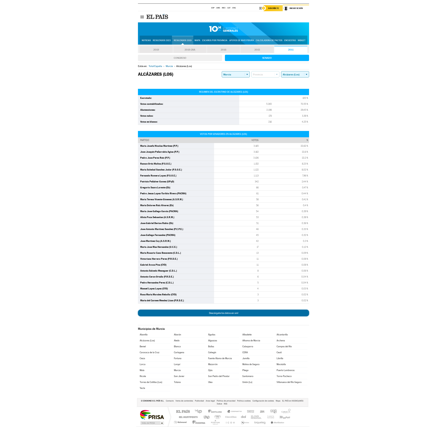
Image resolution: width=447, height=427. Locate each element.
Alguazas (212, 340)
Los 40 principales (199, 412)
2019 (156, 49)
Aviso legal (210, 401)
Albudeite (247, 334)
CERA (245, 352)
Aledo (176, 340)
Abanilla (144, 334)
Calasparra (247, 346)
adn (272, 412)
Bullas (211, 346)
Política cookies (244, 401)
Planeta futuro (269, 417)
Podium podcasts (215, 422)
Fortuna (177, 358)
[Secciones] (142, 17)
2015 (257, 49)
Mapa (197, 40)
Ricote (143, 376)
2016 (223, 49)
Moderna (198, 422)
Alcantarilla (282, 334)
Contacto (170, 401)
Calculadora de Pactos (269, 40)
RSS (225, 404)
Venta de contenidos (184, 401)
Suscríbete (273, 8)
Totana (177, 382)
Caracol (285, 412)
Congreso (180, 57)
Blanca (177, 346)
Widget (301, 40)
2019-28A (190, 49)
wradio (216, 417)
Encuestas (290, 40)
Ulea (210, 382)
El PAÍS (183, 412)
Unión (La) (247, 382)
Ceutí (279, 352)
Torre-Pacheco (284, 376)
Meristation (277, 422)
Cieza (142, 358)
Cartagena (179, 352)
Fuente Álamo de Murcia (220, 358)
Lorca (142, 364)
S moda (244, 422)
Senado (267, 57)
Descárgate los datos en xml (223, 313)
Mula (142, 370)
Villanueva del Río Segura (289, 382)
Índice (219, 404)
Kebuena (282, 417)
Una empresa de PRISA (151, 414)
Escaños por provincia (214, 40)
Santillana (216, 412)
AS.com (260, 412)
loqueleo (260, 422)
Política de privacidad (226, 401)
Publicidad (199, 401)
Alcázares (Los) (147, 340)
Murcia (177, 370)
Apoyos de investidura (241, 40)
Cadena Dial (243, 417)
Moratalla (281, 364)
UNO (206, 417)
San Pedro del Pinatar (219, 376)
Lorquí (177, 364)
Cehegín (212, 352)
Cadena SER (249, 412)
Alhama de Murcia (251, 340)
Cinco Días (230, 417)
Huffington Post (187, 417)
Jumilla (246, 358)
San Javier (179, 376)
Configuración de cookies (263, 401)
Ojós (210, 370)
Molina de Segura (250, 364)
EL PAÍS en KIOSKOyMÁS (292, 401)
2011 (291, 49)
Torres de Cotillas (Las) (151, 382)
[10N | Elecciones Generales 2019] (223, 29)
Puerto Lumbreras (286, 370)
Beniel (143, 346)
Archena (281, 340)
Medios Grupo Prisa (151, 423)
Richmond (181, 422)
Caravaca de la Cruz (149, 352)
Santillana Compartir (234, 412)
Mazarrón (213, 364)
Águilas (211, 334)
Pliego (245, 370)
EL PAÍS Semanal (256, 417)
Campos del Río (284, 346)
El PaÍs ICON (230, 422)
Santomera (247, 376)
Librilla (280, 358)
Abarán (177, 334)
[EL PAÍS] (157, 17)
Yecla (142, 388)
